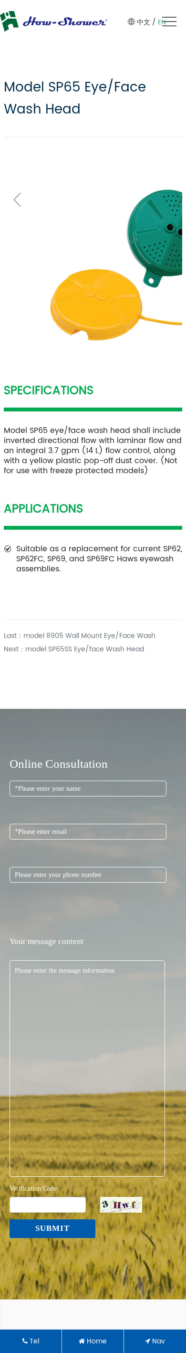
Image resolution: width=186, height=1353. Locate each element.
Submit (52, 1228)
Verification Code (33, 1188)
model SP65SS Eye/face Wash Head (84, 649)
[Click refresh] (121, 1205)
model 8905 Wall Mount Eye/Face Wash (89, 635)
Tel (33, 1341)
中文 (143, 22)
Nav (157, 1341)
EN (162, 22)
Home (96, 1341)
